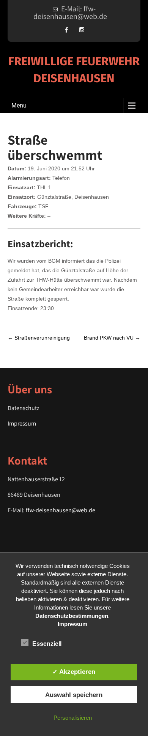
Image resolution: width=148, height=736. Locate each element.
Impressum (22, 423)
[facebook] (66, 29)
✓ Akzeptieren (73, 671)
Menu (19, 105)
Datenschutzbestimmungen (71, 616)
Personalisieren (73, 717)
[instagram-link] (81, 29)
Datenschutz (23, 408)
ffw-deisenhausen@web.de (60, 510)
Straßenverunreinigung (39, 338)
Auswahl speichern (73, 694)
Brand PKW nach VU (112, 338)
